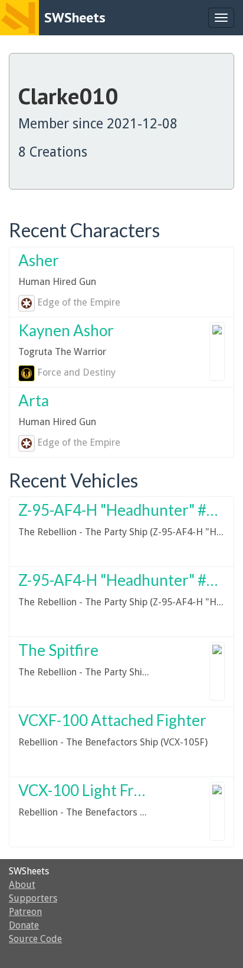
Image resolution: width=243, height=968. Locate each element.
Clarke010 (68, 96)
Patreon (25, 911)
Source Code (35, 938)
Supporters (33, 898)
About (22, 884)
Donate (24, 925)
